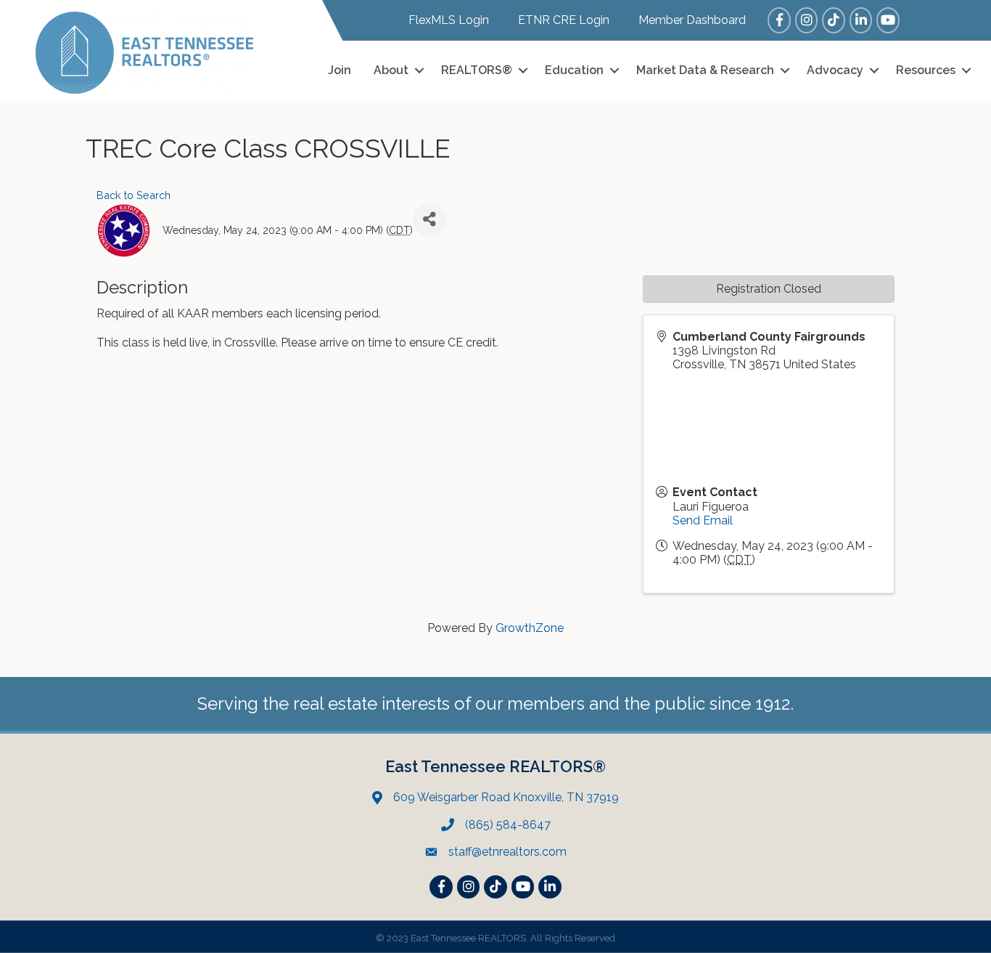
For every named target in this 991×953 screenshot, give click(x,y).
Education (574, 70)
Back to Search (133, 195)
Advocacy (835, 70)
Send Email (703, 520)
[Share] (429, 219)
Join (339, 70)
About (391, 70)
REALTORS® (476, 70)
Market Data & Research (705, 70)
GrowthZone (529, 628)
